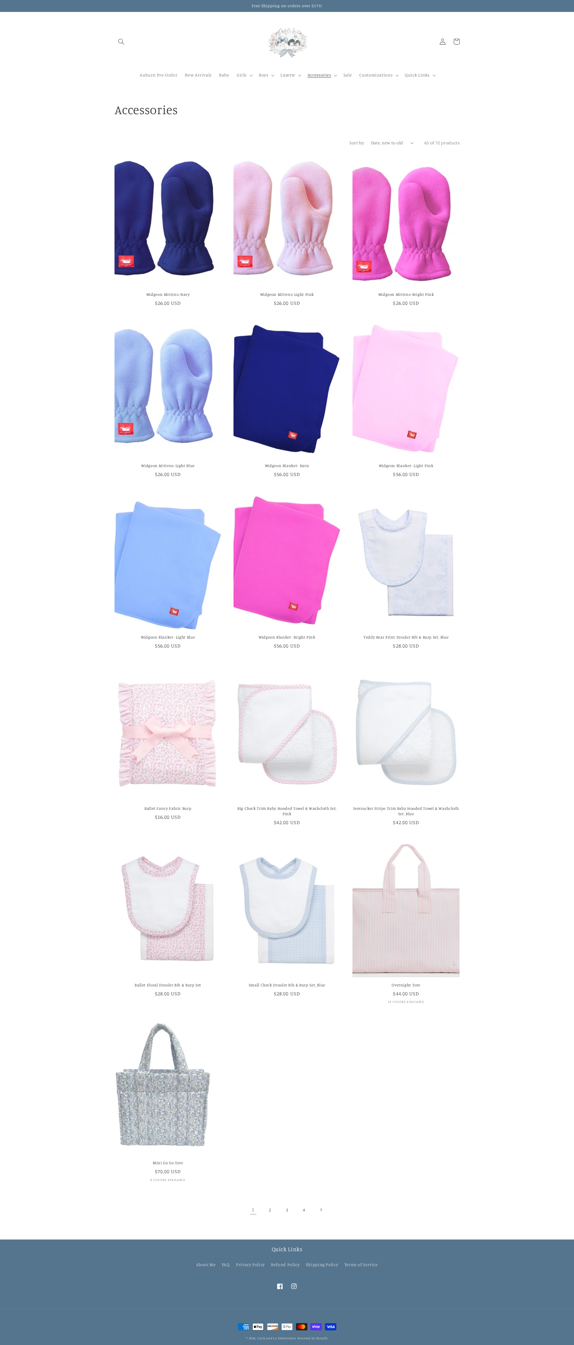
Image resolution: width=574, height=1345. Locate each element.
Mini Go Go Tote (168, 1162)
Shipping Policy (322, 1264)
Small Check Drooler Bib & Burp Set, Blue (287, 985)
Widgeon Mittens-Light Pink (287, 294)
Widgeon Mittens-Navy (168, 294)
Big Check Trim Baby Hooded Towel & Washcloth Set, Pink (287, 811)
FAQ (226, 1264)
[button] (121, 41)
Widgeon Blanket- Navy (287, 465)
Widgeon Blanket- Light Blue (168, 637)
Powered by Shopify (312, 1338)
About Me (206, 1264)
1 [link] (253, 1210)
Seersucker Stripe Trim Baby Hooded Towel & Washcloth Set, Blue (406, 811)
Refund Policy (285, 1264)
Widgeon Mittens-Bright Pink (406, 294)
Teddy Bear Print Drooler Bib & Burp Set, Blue (406, 637)
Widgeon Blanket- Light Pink (406, 465)
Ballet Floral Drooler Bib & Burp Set (168, 985)
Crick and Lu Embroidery (276, 1338)
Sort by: (356, 142)
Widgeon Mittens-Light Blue (167, 465)
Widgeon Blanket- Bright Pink (287, 637)
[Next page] (321, 1210)
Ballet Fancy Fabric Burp (167, 808)
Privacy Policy (250, 1264)
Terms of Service (361, 1264)
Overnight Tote (406, 985)
